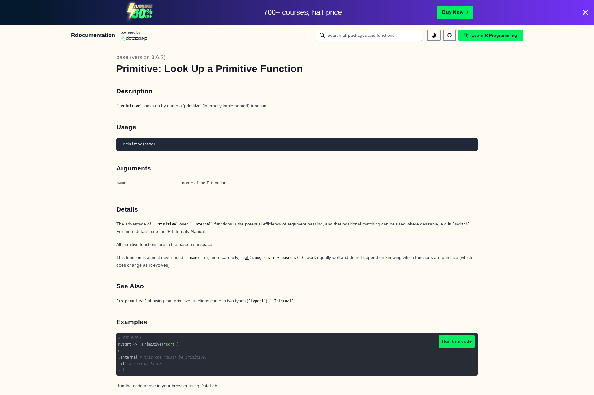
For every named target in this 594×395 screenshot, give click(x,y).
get (246, 257)
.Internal (201, 224)
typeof (257, 301)
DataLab (208, 385)
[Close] (585, 12)
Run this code (457, 341)
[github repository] (449, 35)
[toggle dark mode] (434, 35)
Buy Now (452, 12)
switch (461, 224)
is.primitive (131, 301)
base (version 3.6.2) (141, 57)
